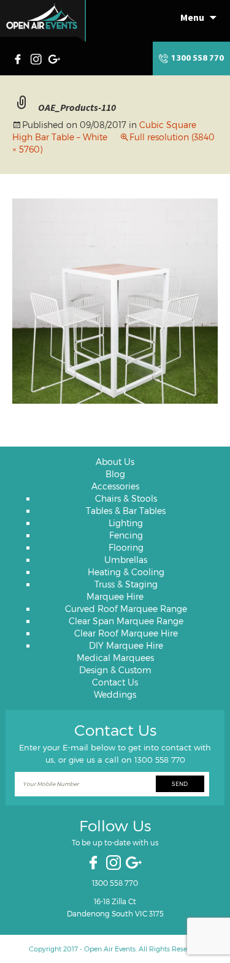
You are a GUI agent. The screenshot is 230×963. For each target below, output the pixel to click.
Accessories (115, 486)
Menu (192, 17)
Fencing (126, 535)
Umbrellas (125, 559)
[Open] (43, 21)
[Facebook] (21, 57)
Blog (115, 474)
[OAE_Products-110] (115, 299)
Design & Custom (115, 670)
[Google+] (55, 57)
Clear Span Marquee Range (126, 621)
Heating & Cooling (126, 572)
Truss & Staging (126, 584)
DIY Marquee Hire (126, 645)
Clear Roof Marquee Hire (126, 633)
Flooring (126, 547)
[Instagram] (37, 57)
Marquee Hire (115, 596)
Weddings (115, 694)
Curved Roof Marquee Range (126, 608)
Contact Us (115, 682)
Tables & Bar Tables (126, 510)
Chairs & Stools (126, 498)
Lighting (126, 523)
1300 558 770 (197, 58)
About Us (115, 461)
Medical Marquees (115, 657)
